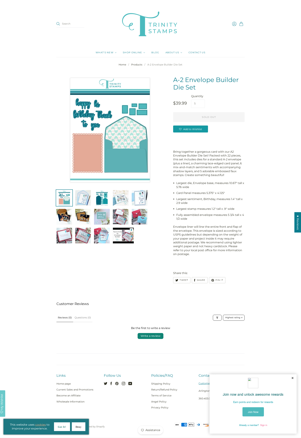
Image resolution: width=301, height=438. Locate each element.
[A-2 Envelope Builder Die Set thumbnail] (64, 198)
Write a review (150, 336)
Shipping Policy (160, 383)
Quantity (197, 96)
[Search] (58, 24)
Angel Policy (159, 401)
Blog (155, 52)
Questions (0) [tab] (83, 317)
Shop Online (132, 52)
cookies (40, 424)
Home (122, 64)
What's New (104, 52)
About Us (172, 52)
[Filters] (217, 318)
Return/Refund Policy (164, 389)
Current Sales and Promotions (74, 389)
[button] (190, 129)
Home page (63, 383)
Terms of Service (161, 395)
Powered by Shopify (93, 426)
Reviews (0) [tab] (65, 317)
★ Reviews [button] (297, 222)
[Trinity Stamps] (150, 24)
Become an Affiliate (68, 395)
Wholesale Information (70, 401)
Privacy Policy (159, 407)
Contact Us (196, 52)
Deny (79, 427)
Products (136, 64)
